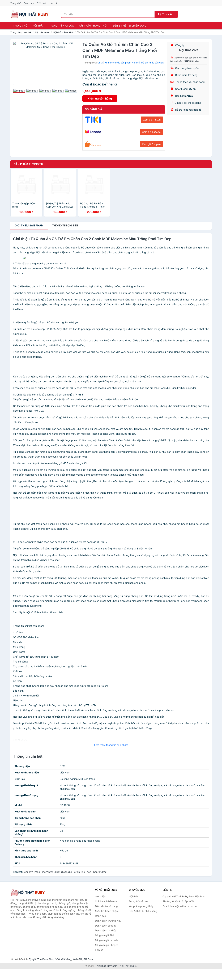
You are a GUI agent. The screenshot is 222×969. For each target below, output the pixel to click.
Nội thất (38, 25)
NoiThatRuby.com (107, 965)
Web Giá (77, 959)
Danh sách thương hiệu (108, 920)
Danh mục (29, 3)
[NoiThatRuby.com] (29, 14)
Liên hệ (54, 3)
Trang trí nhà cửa (61, 25)
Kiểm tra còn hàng (100, 98)
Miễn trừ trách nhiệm (106, 911)
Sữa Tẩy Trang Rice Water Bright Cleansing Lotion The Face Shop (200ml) (65, 871)
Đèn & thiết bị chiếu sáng (129, 25)
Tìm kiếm (167, 14)
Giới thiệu (42, 3)
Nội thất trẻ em (42, 32)
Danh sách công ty (105, 925)
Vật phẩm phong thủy (93, 25)
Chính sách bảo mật (106, 901)
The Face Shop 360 (48, 959)
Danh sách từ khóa (105, 930)
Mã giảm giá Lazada (106, 940)
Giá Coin (88, 959)
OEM (100, 62)
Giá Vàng (66, 959)
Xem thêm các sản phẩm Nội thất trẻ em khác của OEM (134, 62)
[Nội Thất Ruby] (27, 892)
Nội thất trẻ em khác (63, 32)
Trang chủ (15, 3)
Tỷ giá (32, 959)
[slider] (19, 91)
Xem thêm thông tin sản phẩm (111, 744)
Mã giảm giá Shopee (106, 945)
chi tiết (65, 225)
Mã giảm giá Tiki (104, 935)
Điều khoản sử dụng (106, 906)
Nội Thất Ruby (128, 965)
